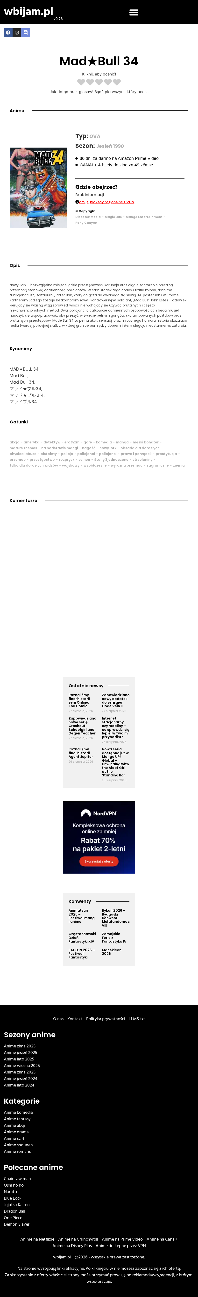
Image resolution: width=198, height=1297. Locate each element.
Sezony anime (30, 1035)
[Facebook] (8, 32)
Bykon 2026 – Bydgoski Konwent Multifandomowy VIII (117, 918)
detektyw (51, 442)
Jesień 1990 (110, 146)
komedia (104, 442)
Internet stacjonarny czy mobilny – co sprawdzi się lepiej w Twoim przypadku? (115, 727)
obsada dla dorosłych (140, 448)
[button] (134, 12)
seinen (84, 460)
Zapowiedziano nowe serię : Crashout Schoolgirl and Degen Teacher (82, 726)
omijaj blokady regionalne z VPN (106, 201)
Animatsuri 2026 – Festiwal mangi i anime (82, 916)
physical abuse (23, 454)
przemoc (18, 460)
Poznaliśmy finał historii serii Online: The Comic (79, 700)
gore (88, 442)
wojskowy (70, 465)
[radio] (81, 82)
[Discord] (25, 32)
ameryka (31, 442)
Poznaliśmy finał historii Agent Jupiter (81, 753)
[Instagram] (17, 32)
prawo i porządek (136, 454)
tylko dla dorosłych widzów (34, 465)
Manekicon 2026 (111, 952)
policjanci (86, 454)
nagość (88, 448)
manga (122, 442)
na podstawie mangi (59, 448)
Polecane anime (33, 1167)
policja (67, 454)
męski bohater (146, 442)
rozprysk (66, 460)
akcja (15, 442)
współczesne (95, 465)
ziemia (179, 465)
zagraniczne (158, 465)
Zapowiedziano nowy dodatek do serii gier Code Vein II (116, 700)
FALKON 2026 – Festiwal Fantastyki (82, 954)
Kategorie (22, 1101)
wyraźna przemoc (126, 465)
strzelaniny (142, 460)
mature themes (23, 448)
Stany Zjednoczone (111, 460)
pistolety (49, 454)
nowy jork (107, 448)
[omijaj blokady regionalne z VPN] (77, 202)
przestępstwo (42, 460)
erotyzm (71, 442)
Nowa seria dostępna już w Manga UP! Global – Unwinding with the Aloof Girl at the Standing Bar (115, 762)
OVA (94, 136)
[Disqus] (99, 578)
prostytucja (166, 454)
